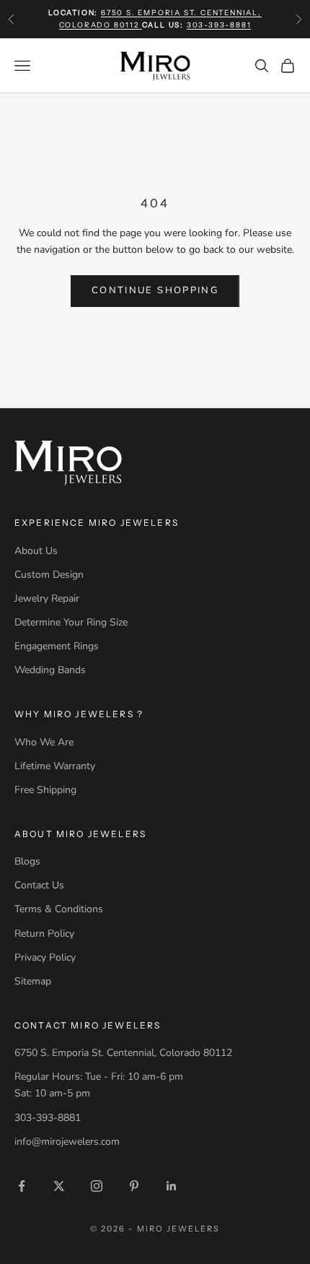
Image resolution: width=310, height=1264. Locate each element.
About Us (36, 551)
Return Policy (44, 933)
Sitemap (32, 981)
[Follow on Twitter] (59, 1186)
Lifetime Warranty (54, 766)
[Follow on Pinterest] (134, 1186)
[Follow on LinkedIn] (171, 1186)
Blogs (27, 861)
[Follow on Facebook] (21, 1186)
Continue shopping (155, 290)
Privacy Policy (45, 957)
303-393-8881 (219, 25)
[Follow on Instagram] (96, 1186)
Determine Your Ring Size (71, 622)
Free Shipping (45, 790)
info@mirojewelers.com (67, 1141)
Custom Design (49, 574)
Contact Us (39, 885)
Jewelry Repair (46, 598)
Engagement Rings (56, 646)
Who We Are (44, 742)
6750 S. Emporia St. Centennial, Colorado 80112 (123, 1053)
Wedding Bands (50, 670)
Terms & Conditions (58, 909)
